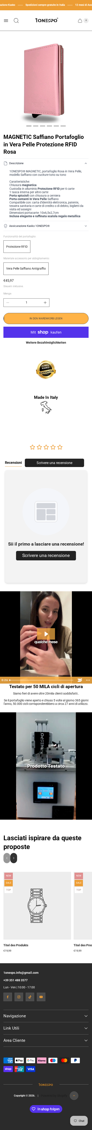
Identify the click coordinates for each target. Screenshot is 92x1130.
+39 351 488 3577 (15, 980)
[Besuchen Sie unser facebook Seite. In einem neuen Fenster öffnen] (7, 997)
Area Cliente (14, 1040)
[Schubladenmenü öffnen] (6, 20)
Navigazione (14, 1015)
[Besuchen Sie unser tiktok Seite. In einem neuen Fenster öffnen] (30, 997)
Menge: (7, 293)
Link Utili (11, 1028)
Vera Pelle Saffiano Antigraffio (26, 268)
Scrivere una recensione (54, 463)
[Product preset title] (37, 906)
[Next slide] (13, 858)
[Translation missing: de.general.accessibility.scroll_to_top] (74, 1095)
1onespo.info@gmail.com (21, 972)
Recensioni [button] (13, 463)
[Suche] (16, 20)
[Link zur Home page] (46, 1084)
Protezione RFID (17, 246)
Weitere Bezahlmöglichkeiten (46, 342)
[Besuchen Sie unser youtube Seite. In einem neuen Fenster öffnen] (41, 997)
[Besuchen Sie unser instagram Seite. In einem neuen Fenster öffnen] (19, 997)
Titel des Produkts (15, 945)
